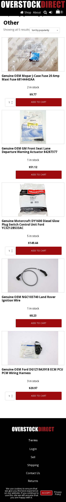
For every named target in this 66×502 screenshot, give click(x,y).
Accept (46, 492)
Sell (33, 457)
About (37, 12)
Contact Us (33, 473)
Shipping (33, 465)
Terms (33, 440)
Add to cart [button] (38, 102)
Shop (28, 12)
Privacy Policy (58, 493)
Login (33, 449)
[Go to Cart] (59, 12)
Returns (33, 481)
